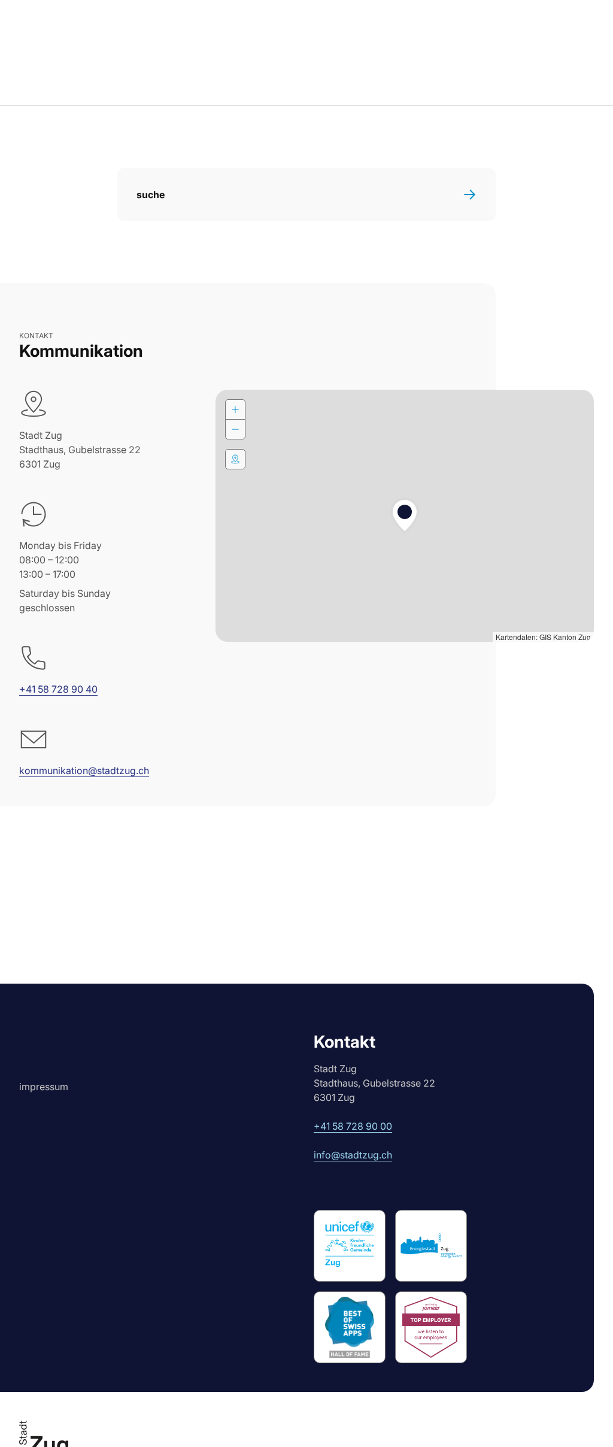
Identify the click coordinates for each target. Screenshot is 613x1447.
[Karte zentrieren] (235, 459)
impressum (43, 1087)
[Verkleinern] (235, 429)
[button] (404, 516)
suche (150, 195)
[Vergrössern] (235, 409)
